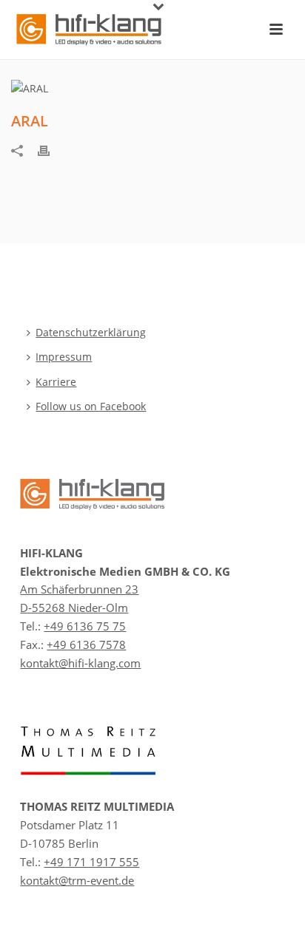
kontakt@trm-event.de (77, 880)
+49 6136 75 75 (85, 626)
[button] (26, 922)
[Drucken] (51, 149)
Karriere (56, 382)
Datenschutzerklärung (91, 332)
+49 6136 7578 (86, 644)
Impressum (64, 357)
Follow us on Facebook (91, 406)
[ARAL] (152, 87)
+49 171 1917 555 (91, 861)
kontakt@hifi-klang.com (80, 663)
